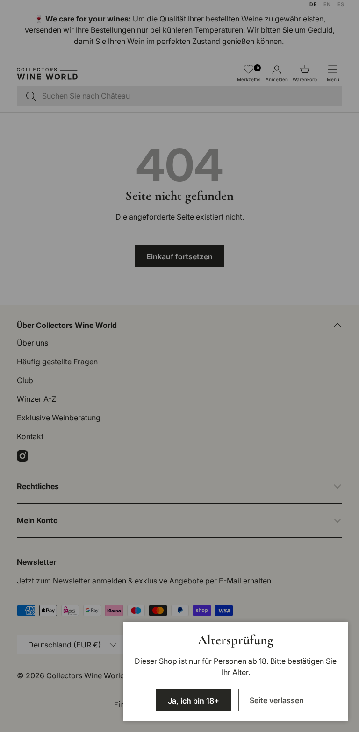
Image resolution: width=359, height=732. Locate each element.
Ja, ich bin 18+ (193, 700)
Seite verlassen (277, 700)
